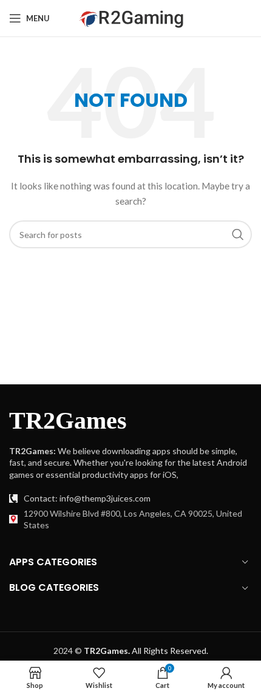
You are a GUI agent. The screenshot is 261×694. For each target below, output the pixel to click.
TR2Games (68, 420)
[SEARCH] (238, 234)
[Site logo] (130, 17)
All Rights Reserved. (146, 650)
